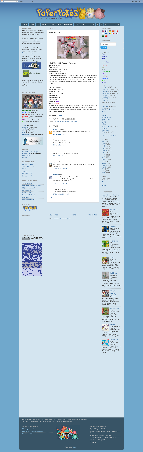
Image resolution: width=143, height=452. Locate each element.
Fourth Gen (105, 93)
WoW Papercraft (27, 183)
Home (25, 24)
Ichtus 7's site (26, 192)
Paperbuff (105, 78)
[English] (103, 31)
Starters (104, 115)
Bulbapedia (25, 197)
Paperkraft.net (26, 190)
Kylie (54, 162)
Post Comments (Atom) (64, 219)
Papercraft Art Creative (29, 195)
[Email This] (66, 119)
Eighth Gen (105, 100)
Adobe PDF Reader (28, 167)
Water (103, 172)
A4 (57, 116)
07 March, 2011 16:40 (60, 168)
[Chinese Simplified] (106, 36)
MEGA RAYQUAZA (113, 273)
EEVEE (112, 257)
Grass (103, 158)
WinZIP (24, 171)
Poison (104, 165)
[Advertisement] (73, 208)
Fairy (103, 148)
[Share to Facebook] (72, 119)
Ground (104, 159)
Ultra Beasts (105, 130)
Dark (103, 143)
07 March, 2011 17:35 (60, 183)
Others (104, 82)
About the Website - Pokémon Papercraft (113, 293)
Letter (61, 116)
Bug (103, 141)
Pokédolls (105, 106)
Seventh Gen (106, 99)
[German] (110, 31)
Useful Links (26, 155)
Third (75, 121)
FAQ (76, 24)
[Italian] (117, 31)
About (32, 24)
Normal (67, 121)
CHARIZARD (114, 210)
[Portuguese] (110, 33)
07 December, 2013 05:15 (61, 194)
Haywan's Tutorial (27, 433)
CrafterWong (26, 134)
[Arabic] (103, 36)
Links (52, 24)
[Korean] (117, 33)
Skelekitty (104, 77)
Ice (103, 161)
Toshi (24, 125)
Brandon (56, 121)
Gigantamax (105, 123)
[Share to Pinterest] (74, 119)
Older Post (92, 215)
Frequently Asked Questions (110, 195)
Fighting (104, 150)
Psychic (104, 167)
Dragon (104, 145)
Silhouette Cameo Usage (30, 151)
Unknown (56, 129)
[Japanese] (113, 33)
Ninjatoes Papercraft (28, 188)
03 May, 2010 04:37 (59, 134)
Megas (104, 121)
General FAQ (26, 153)
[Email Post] (62, 119)
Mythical (104, 128)
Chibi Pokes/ (105, 110)
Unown (104, 132)
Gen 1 (83, 24)
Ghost (103, 156)
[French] (106, 31)
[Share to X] (70, 119)
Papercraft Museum (28, 199)
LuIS (23, 132)
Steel (103, 170)
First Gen (104, 88)
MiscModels (68, 24)
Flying (103, 154)
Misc (59, 24)
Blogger (75, 447)
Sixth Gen (105, 97)
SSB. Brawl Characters (109, 135)
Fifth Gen (104, 95)
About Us (25, 157)
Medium (62, 121)
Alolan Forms (106, 119)
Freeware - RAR (27, 173)
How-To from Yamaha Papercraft (32, 431)
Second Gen (105, 89)
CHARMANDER (114, 308)
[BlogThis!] (68, 119)
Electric (104, 147)
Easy (103, 54)
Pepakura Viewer (27, 164)
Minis (103, 108)
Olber (24, 131)
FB (38, 24)
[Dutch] (103, 33)
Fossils (104, 124)
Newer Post (53, 215)
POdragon (105, 75)
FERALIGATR (114, 339)
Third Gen (105, 91)
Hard (103, 58)
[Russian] (106, 33)
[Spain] (113, 31)
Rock (103, 169)
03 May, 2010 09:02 (59, 145)
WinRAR (25, 169)
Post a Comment (56, 198)
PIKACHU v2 (113, 226)
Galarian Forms (106, 117)
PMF (72, 121)
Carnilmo (25, 129)
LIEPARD (112, 324)
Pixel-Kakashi (106, 71)
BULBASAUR (114, 241)
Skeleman (25, 127)
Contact (44, 24)
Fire (103, 152)
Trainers (104, 134)
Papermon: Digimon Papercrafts (32, 185)
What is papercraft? (28, 429)
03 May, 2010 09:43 (59, 156)
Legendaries (105, 126)
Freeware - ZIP (27, 176)
